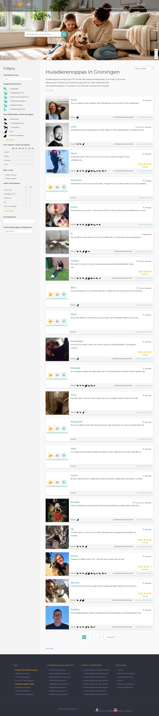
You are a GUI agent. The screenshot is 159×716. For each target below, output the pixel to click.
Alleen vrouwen (11, 175)
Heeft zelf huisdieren (11, 183)
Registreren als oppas (22, 673)
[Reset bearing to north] (156, 57)
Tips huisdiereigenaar (22, 691)
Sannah (75, 502)
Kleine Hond (14, 119)
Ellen (74, 314)
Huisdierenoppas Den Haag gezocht (95, 684)
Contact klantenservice (125, 687)
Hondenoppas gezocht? (57, 670)
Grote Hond (15, 127)
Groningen (148, 100)
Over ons (120, 670)
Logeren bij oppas (16, 105)
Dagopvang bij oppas (17, 101)
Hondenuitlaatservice (17, 109)
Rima (74, 153)
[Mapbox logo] (6, 58)
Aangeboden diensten (12, 84)
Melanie (75, 368)
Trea (73, 394)
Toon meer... (10, 140)
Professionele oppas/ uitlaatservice (17, 227)
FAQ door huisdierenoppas (24, 680)
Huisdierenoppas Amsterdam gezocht (96, 670)
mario (74, 207)
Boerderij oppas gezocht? (58, 691)
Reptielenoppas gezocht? (58, 687)
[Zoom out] (156, 54)
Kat (11, 131)
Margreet (76, 421)
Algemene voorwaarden (125, 684)
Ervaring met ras (9, 217)
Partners (120, 680)
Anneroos (76, 180)
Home (97, 8)
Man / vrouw (8, 170)
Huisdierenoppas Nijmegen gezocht (95, 687)
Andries (75, 609)
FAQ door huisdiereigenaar (24, 694)
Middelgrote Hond (17, 123)
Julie (73, 448)
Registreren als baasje (22, 687)
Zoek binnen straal (10, 75)
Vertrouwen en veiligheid (126, 673)
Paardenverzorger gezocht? (58, 694)
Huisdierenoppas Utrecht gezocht (94, 677)
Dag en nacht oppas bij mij (19, 97)
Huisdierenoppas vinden (24, 684)
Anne (74, 99)
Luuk (74, 126)
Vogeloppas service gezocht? (59, 684)
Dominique (77, 341)
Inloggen (143, 4)
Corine (74, 260)
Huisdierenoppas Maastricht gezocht (95, 694)
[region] (79, 30)
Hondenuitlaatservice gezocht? (60, 673)
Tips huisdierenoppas (22, 677)
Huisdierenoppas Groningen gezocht (95, 680)
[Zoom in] (156, 50)
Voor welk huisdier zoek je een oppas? (18, 114)
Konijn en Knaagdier (17, 135)
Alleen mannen (10, 178)
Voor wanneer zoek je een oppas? (16, 145)
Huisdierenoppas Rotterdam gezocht (96, 673)
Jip (72, 528)
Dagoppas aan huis (17, 93)
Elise (73, 287)
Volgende (111, 637)
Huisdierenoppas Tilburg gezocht (94, 691)
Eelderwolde (147, 234)
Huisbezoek (14, 89)
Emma (74, 555)
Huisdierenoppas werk (136, 8)
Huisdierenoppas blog (124, 677)
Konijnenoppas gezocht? (57, 680)
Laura (74, 475)
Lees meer (50, 90)
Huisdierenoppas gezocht (114, 8)
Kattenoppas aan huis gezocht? (60, 677)
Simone (75, 582)
